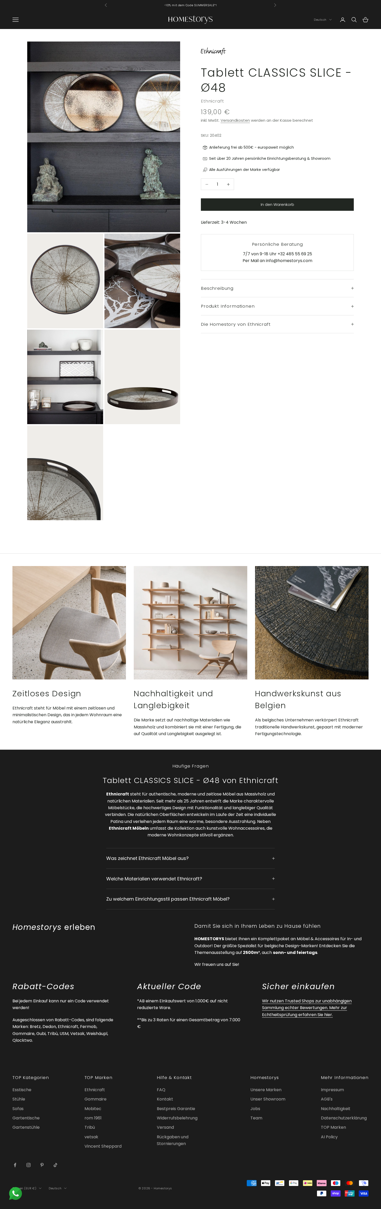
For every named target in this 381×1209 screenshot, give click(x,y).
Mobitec (92, 1109)
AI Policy (329, 1137)
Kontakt (165, 1099)
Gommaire (95, 1099)
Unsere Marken (265, 1090)
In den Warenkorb (277, 204)
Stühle (18, 1099)
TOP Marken (333, 1127)
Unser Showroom (267, 1099)
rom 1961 (93, 1118)
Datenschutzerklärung (344, 1118)
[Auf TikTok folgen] (55, 1165)
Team (256, 1118)
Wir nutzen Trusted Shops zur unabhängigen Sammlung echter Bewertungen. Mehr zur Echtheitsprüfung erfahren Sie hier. (307, 1008)
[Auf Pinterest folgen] (42, 1165)
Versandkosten (235, 120)
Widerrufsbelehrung (177, 1118)
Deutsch (320, 20)
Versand (165, 1127)
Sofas (18, 1109)
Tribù (89, 1127)
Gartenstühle (26, 1127)
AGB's (327, 1099)
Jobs (255, 1109)
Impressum (332, 1090)
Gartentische (26, 1118)
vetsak (91, 1137)
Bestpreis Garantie (176, 1109)
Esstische (21, 1090)
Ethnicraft (212, 101)
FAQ (161, 1090)
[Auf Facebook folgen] (15, 1165)
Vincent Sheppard (103, 1146)
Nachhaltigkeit (335, 1109)
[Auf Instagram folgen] (28, 1165)
